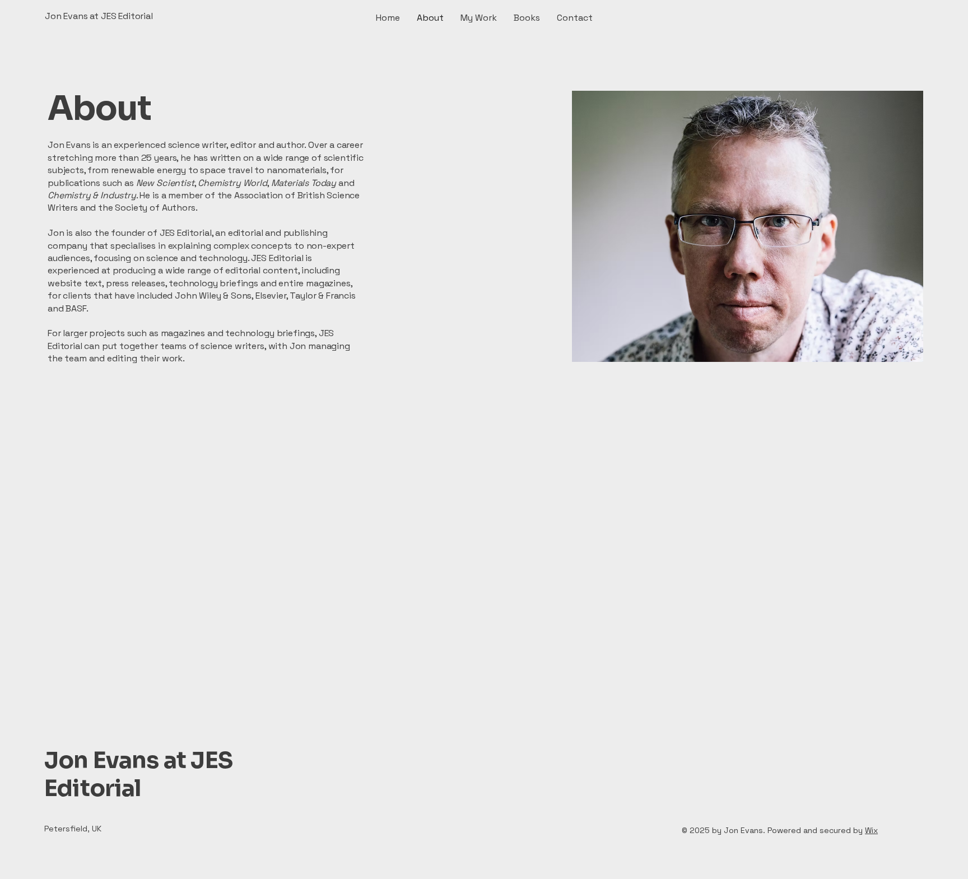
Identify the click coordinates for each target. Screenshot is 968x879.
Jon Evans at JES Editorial (138, 774)
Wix (871, 830)
